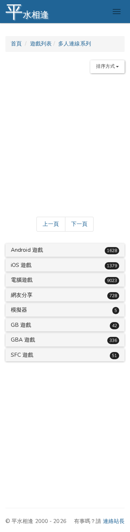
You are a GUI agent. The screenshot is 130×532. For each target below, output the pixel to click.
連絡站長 (114, 521)
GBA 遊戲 (23, 339)
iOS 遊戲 (21, 265)
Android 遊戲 (27, 250)
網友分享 (21, 295)
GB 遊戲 (21, 325)
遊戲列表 (41, 43)
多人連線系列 (74, 43)
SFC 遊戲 (22, 355)
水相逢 (27, 11)
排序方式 (106, 66)
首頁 (16, 43)
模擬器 (19, 309)
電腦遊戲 (21, 279)
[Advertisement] (65, 143)
